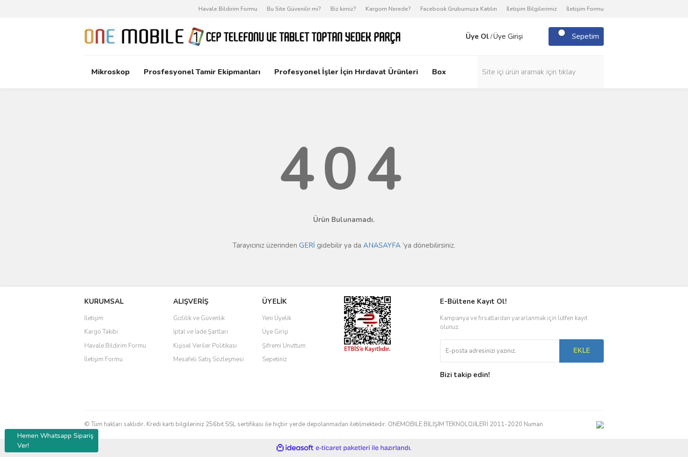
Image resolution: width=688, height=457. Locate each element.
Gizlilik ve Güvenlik (199, 318)
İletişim (93, 318)
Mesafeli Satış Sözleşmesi (208, 359)
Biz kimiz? (343, 9)
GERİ (307, 245)
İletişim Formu (585, 9)
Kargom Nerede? (388, 9)
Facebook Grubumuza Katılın (458, 9)
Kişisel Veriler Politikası (205, 346)
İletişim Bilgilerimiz (531, 9)
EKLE (581, 350)
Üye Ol (477, 36)
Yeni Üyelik (276, 318)
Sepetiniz (274, 359)
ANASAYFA (382, 245)
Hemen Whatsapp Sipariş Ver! (55, 440)
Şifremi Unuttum (284, 346)
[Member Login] (456, 36)
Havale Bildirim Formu (227, 9)
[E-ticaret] (342, 447)
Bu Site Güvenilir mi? (294, 9)
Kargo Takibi (101, 332)
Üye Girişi (508, 36)
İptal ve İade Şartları (200, 332)
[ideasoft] (295, 447)
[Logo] (243, 36)
